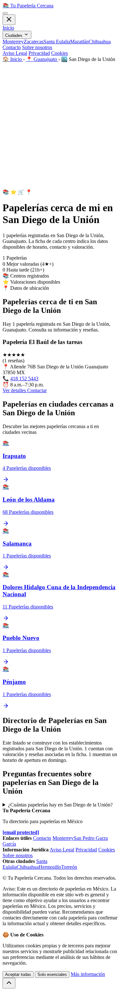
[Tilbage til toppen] (9, 983)
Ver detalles (15, 390)
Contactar (37, 390)
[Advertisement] (60, 125)
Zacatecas (34, 41)
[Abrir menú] (5, 13)
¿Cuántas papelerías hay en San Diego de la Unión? (60, 804)
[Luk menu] (9, 19)
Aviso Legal (15, 53)
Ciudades (14, 35)
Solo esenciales (52, 974)
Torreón (69, 867)
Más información (88, 974)
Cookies (59, 53)
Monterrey (13, 41)
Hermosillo (50, 867)
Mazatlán (79, 41)
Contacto (12, 47)
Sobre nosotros (37, 47)
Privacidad (39, 53)
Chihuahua (100, 41)
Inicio (8, 27)
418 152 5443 (24, 378)
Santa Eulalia (57, 41)
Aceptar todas (18, 974)
